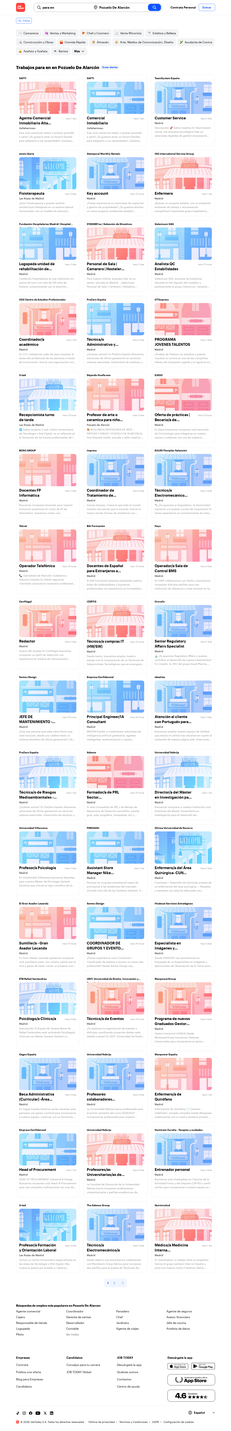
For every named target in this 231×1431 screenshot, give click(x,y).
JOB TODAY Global (78, 1372)
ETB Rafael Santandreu (33, 978)
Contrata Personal (183, 7)
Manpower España (166, 1054)
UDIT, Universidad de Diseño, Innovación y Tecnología (112, 979)
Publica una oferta (28, 1372)
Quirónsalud (162, 1205)
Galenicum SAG (164, 224)
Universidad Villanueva (33, 827)
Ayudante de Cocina (198, 42)
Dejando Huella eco (99, 375)
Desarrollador (75, 1322)
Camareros (31, 33)
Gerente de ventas (78, 1317)
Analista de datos (178, 1328)
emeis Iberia (26, 153)
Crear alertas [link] (110, 67)
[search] (154, 7)
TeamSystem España (167, 78)
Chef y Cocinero (98, 33)
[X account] (45, 1413)
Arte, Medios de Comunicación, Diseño (146, 42)
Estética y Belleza (164, 33)
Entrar (206, 7)
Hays (158, 525)
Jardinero (122, 1322)
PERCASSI (93, 827)
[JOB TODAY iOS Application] (178, 1366)
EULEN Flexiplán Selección (171, 450)
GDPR (155, 1421)
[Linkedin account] (51, 1413)
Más (77, 51)
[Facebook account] (30, 1413)
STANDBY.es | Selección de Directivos (109, 224)
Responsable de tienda (31, 1322)
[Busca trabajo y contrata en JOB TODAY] (20, 7)
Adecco (91, 752)
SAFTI (22, 78)
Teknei (23, 525)
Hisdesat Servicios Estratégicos (174, 903)
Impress (92, 450)
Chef (119, 1317)
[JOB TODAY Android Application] (203, 1366)
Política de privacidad (102, 1421)
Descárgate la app (129, 1364)
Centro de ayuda (128, 1386)
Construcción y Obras (38, 42)
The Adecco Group (98, 1205)
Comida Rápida (75, 42)
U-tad (22, 375)
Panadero (122, 1311)
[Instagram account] (24, 1413)
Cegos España (27, 1054)
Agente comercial (28, 1311)
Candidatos (24, 1386)
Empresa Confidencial (100, 677)
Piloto (20, 1334)
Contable (72, 1328)
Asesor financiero (178, 1317)
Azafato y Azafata (35, 51)
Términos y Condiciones (133, 1421)
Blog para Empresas (29, 1379)
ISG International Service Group (174, 153)
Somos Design (28, 677)
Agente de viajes (127, 1328)
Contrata (22, 1364)
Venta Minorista (130, 33)
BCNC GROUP (27, 450)
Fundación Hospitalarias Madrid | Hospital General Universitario (45, 225)
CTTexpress (162, 299)
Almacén (103, 42)
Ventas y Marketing (63, 33)
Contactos (124, 1379)
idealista (160, 677)
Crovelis (160, 601)
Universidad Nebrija (167, 752)
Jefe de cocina (176, 1322)
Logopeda (23, 1328)
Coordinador (75, 1311)
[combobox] (66, 7)
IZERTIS (91, 601)
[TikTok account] (17, 1413)
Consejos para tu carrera (83, 1364)
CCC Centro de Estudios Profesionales (42, 299)
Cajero (20, 1317)
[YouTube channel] (38, 1413)
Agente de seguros (179, 1311)
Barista (63, 51)
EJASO (159, 375)
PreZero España (96, 299)
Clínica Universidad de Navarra (174, 827)
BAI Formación (96, 525)
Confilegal (25, 601)
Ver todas (72, 1334)
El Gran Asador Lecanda (33, 903)
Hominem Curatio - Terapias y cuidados (179, 1129)
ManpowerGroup (165, 978)
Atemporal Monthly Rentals (103, 153)
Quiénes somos (127, 1372)
